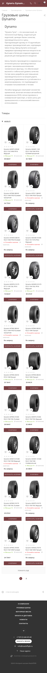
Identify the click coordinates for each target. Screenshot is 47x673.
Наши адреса (25, 651)
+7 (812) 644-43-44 (24, 637)
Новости (23, 620)
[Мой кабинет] (39, 3)
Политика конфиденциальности (25, 656)
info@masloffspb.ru (25, 646)
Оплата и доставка (23, 616)
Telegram (23, 630)
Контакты (23, 623)
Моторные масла (23, 612)
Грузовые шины (23, 608)
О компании (23, 604)
